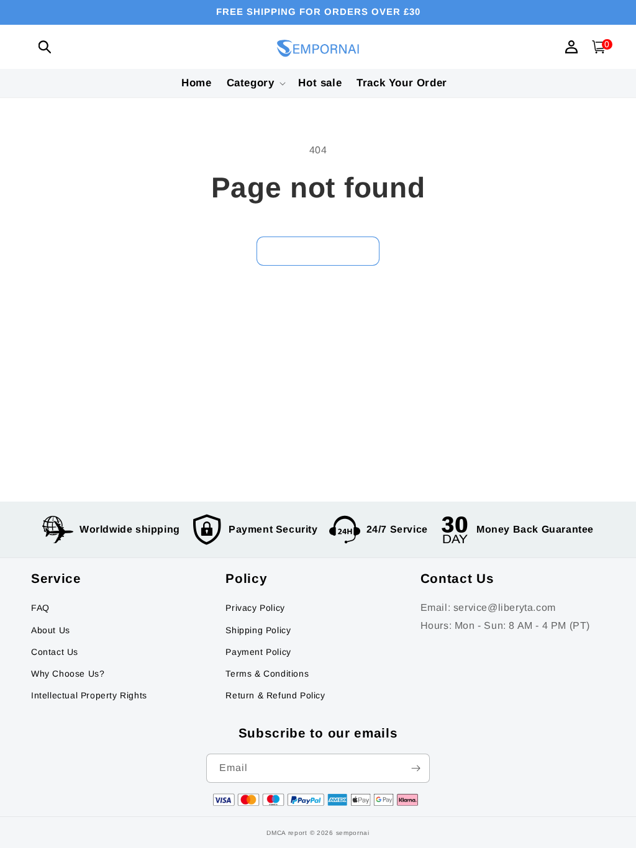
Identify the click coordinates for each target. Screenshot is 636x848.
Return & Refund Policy (275, 695)
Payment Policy (258, 652)
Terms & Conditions (267, 674)
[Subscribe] (415, 768)
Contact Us (54, 652)
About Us (50, 630)
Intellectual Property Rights (89, 695)
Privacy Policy (254, 608)
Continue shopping (318, 251)
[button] (44, 47)
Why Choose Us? (67, 674)
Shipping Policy (258, 630)
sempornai (353, 832)
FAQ (40, 608)
